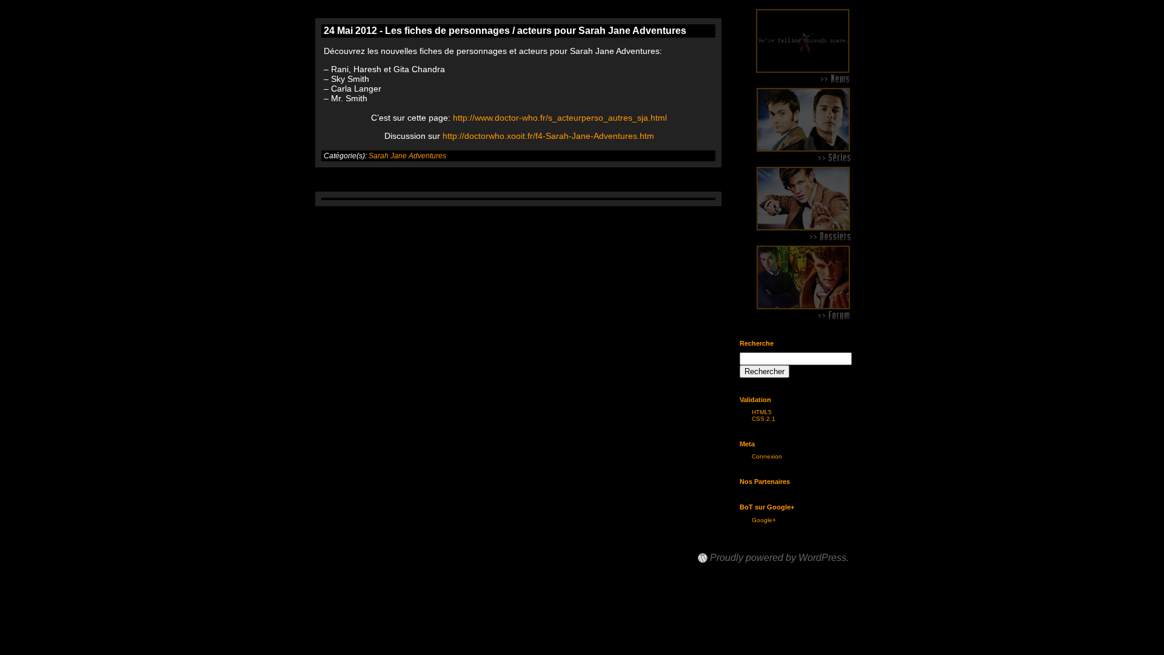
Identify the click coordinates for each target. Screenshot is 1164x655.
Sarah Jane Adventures (407, 156)
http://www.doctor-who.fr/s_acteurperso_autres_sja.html (560, 118)
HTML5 (762, 412)
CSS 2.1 (763, 418)
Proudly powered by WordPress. (779, 558)
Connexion (767, 456)
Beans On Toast (734, 547)
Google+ (764, 520)
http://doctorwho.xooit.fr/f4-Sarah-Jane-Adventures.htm (548, 136)
